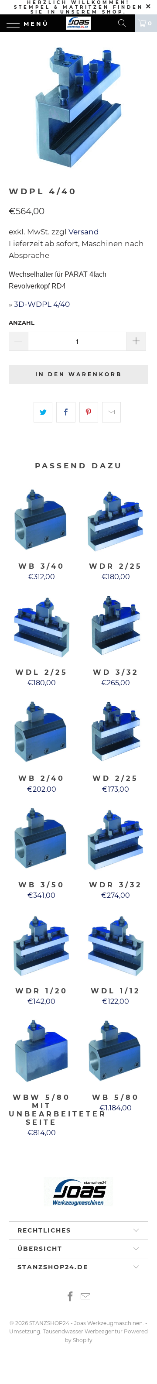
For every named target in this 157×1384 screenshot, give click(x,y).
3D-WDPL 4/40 (42, 304)
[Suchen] (125, 23)
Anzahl (21, 322)
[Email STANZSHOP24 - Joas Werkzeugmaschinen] (85, 1297)
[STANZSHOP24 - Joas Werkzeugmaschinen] (78, 23)
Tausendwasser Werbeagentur (83, 1331)
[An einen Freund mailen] (111, 412)
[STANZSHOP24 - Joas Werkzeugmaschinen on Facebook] (70, 1297)
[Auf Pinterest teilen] (88, 412)
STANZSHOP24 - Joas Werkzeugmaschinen (86, 1323)
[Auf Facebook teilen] (65, 412)
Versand (83, 231)
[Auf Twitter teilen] (43, 412)
